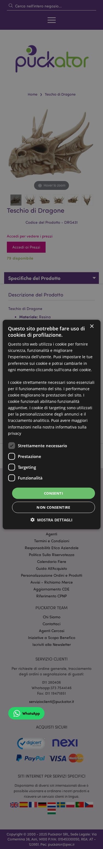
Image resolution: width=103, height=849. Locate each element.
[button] (51, 519)
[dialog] (51, 424)
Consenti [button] (53, 492)
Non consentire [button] (53, 507)
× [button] (92, 326)
